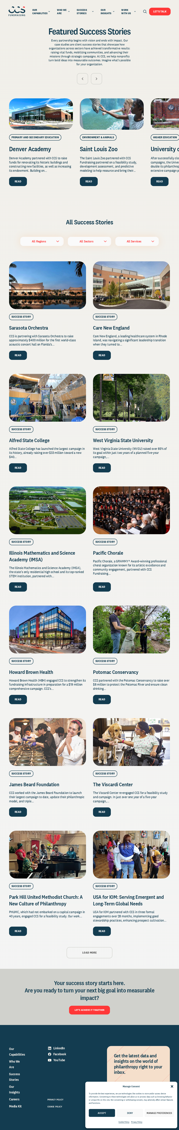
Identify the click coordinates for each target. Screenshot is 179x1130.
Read (18, 181)
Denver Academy (30, 149)
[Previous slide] (82, 78)
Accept (102, 1113)
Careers (14, 1099)
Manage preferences (159, 1113)
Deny (130, 1113)
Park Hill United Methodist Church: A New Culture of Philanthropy (46, 900)
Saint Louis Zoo (98, 149)
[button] (172, 1086)
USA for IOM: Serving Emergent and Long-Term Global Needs (128, 900)
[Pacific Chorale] (131, 510)
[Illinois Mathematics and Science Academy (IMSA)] (47, 510)
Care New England (111, 327)
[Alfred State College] (47, 398)
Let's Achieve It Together (90, 1010)
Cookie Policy (124, 1122)
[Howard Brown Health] (47, 629)
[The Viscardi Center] (131, 742)
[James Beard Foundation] (47, 742)
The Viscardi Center (113, 784)
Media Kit (15, 1106)
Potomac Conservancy (115, 672)
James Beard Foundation (34, 784)
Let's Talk (159, 11)
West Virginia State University (123, 440)
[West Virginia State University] (131, 398)
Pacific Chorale (108, 552)
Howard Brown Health (31, 672)
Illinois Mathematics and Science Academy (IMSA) (42, 556)
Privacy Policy (136, 1122)
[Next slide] (96, 78)
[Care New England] (131, 285)
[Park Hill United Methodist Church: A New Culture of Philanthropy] (47, 854)
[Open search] (145, 11)
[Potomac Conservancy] (131, 629)
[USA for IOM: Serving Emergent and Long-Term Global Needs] (131, 854)
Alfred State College (29, 440)
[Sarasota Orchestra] (47, 285)
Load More (89, 952)
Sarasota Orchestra (28, 327)
